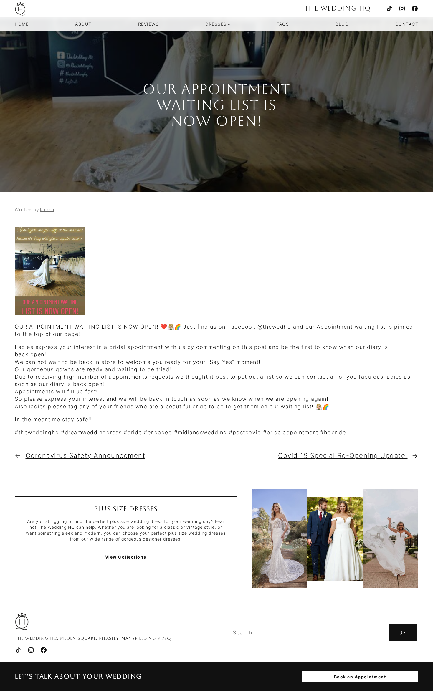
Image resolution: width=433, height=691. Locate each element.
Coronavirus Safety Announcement (86, 455)
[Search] (403, 632)
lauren (47, 209)
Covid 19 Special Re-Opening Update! (343, 455)
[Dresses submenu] (229, 24)
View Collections (125, 556)
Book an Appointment (360, 676)
